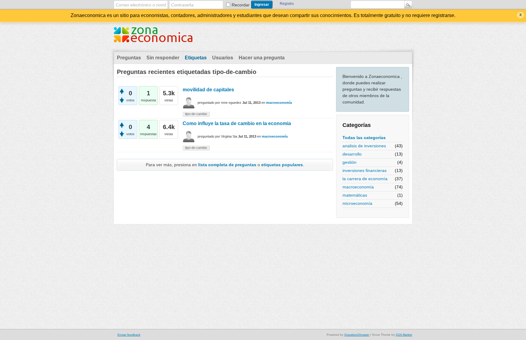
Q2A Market (404, 334)
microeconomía (357, 203)
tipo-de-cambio (196, 114)
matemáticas (354, 195)
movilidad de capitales (208, 89)
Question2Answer (356, 334)
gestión (349, 162)
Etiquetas (196, 57)
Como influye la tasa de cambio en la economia (237, 123)
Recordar (241, 5)
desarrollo (352, 154)
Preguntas (129, 57)
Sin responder (162, 57)
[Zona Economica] (153, 38)
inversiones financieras (364, 170)
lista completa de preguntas (227, 164)
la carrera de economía (364, 178)
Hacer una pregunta (262, 57)
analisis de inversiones (364, 145)
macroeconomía (358, 186)
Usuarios (222, 57)
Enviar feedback (128, 334)
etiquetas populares (282, 164)
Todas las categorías (364, 137)
